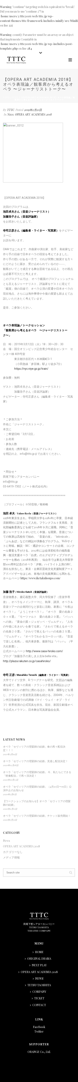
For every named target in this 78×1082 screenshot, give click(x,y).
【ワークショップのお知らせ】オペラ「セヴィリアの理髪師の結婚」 (37, 802)
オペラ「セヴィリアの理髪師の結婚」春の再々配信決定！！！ (34, 748)
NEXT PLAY (39, 965)
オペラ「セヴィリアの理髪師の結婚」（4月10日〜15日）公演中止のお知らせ (37, 788)
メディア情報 (11, 857)
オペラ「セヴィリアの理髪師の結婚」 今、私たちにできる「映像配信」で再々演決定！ (37, 773)
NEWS (39, 978)
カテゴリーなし (13, 852)
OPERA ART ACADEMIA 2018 (33, 114)
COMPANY (39, 992)
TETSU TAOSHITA (39, 985)
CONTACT (39, 1005)
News (15, 97)
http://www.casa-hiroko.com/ (44, 651)
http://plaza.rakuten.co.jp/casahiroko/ (27, 661)
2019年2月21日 (33, 110)
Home (6, 97)
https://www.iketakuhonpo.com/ (40, 578)
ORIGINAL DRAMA (39, 958)
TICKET (39, 998)
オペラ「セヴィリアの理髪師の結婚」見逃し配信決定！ (35, 761)
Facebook (39, 1027)
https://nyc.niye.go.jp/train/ (31, 368)
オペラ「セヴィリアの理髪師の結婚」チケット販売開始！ (37, 815)
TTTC (10, 110)
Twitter (39, 1031)
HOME (39, 952)
